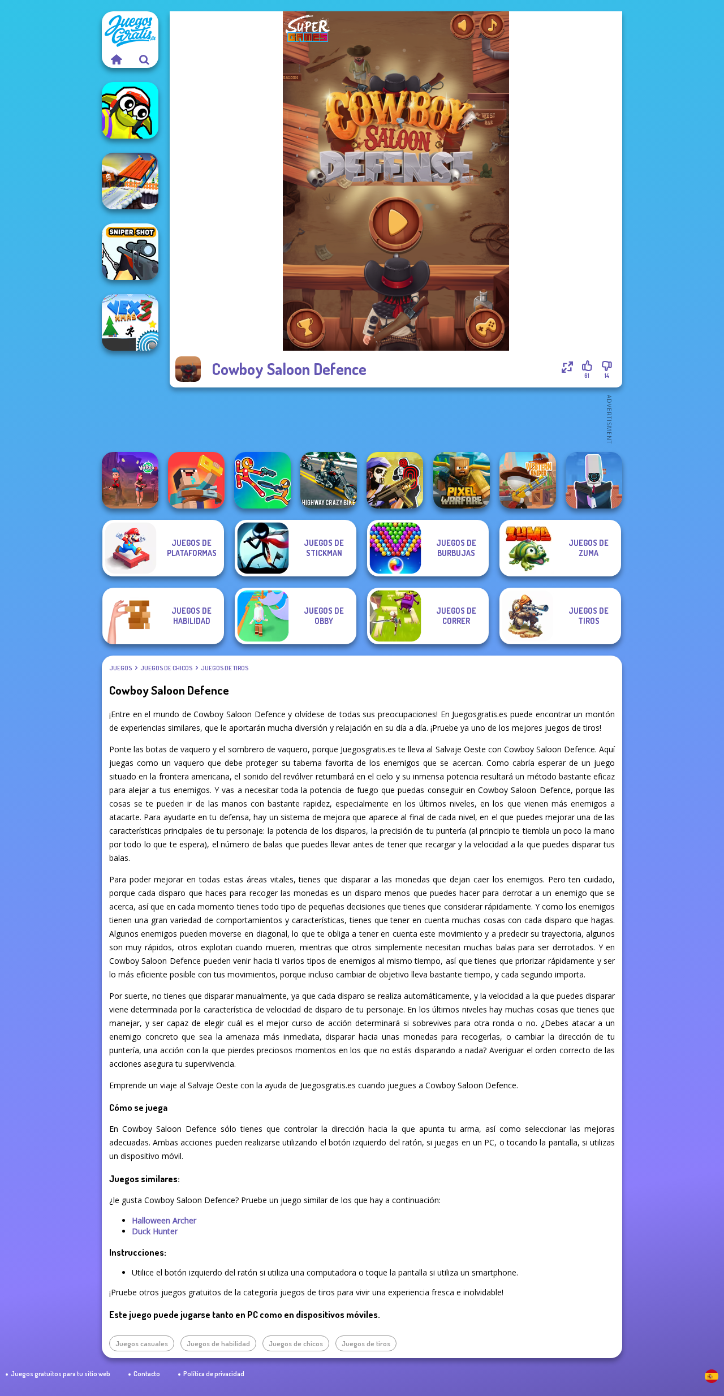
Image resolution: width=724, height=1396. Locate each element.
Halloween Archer (164, 1220)
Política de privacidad (213, 1373)
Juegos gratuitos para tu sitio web (60, 1373)
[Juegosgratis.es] (116, 59)
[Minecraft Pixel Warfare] (461, 480)
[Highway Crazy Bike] (328, 480)
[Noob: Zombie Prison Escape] (196, 480)
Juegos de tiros (224, 668)
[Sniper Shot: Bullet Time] (130, 251)
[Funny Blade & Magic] (130, 110)
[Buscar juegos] (144, 59)
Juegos (120, 668)
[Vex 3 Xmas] (130, 322)
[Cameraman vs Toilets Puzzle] (594, 480)
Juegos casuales (141, 1343)
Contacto (146, 1373)
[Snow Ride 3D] (130, 181)
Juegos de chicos (166, 668)
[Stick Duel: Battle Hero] (262, 480)
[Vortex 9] (130, 480)
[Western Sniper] (527, 480)
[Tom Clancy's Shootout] (395, 480)
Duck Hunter (155, 1231)
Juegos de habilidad (218, 1343)
